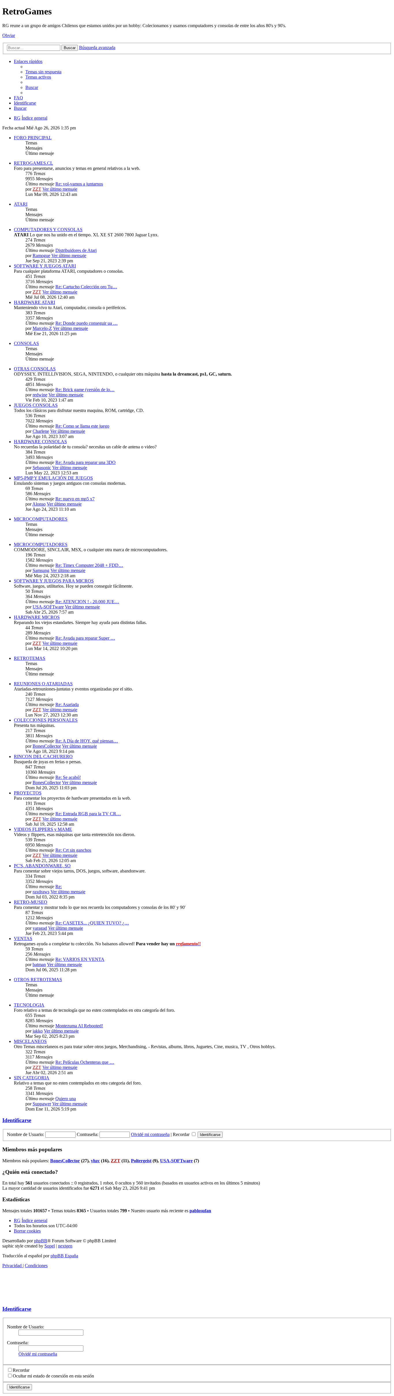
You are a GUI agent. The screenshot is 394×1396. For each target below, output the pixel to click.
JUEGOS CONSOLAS (36, 405)
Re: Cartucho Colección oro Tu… (86, 286)
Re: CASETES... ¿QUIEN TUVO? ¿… (92, 922)
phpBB (40, 1240)
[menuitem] (43, 71)
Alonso (39, 504)
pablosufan (200, 1210)
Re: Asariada (67, 704)
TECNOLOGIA (29, 1005)
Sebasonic (42, 467)
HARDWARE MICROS (37, 617)
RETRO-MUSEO (30, 902)
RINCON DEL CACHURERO (43, 756)
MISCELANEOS (30, 1041)
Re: (58, 886)
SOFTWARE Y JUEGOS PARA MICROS (54, 580)
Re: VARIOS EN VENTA (79, 959)
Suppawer (42, 1103)
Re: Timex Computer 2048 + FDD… (89, 565)
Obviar (8, 35)
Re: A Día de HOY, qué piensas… (86, 740)
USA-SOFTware (48, 606)
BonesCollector (47, 746)
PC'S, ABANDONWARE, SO (42, 865)
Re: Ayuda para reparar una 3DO (85, 462)
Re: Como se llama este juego (82, 426)
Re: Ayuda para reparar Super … (85, 638)
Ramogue (41, 255)
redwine (40, 394)
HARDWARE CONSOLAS (40, 441)
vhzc (95, 1160)
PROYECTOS (28, 792)
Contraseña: (18, 1342)
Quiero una (65, 1098)
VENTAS (23, 938)
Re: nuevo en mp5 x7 (75, 498)
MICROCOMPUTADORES (40, 519)
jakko (38, 1031)
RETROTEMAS (29, 658)
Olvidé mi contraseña (150, 1134)
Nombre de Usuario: (25, 1326)
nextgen (65, 1245)
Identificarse (16, 1120)
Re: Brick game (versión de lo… (85, 389)
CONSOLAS (26, 343)
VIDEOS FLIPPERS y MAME (43, 829)
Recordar (182, 1134)
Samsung (41, 570)
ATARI (20, 204)
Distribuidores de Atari (76, 250)
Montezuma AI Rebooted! (79, 1025)
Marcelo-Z (42, 328)
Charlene (41, 431)
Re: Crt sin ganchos (73, 850)
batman (39, 964)
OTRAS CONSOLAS (35, 368)
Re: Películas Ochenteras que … (84, 1062)
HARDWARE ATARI (34, 302)
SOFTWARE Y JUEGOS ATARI (45, 265)
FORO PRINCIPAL (33, 137)
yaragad (40, 928)
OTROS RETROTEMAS (38, 979)
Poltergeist (141, 1160)
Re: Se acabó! (68, 777)
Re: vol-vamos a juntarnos (79, 183)
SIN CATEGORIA (31, 1077)
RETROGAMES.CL (33, 163)
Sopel (49, 1245)
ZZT (37, 189)
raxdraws (41, 891)
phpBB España (64, 1255)
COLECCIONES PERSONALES (46, 720)
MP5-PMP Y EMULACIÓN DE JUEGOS (53, 478)
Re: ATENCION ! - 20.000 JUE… (87, 601)
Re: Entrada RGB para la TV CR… (88, 813)
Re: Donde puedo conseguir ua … (86, 323)
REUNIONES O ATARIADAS (43, 683)
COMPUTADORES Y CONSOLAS (48, 229)
